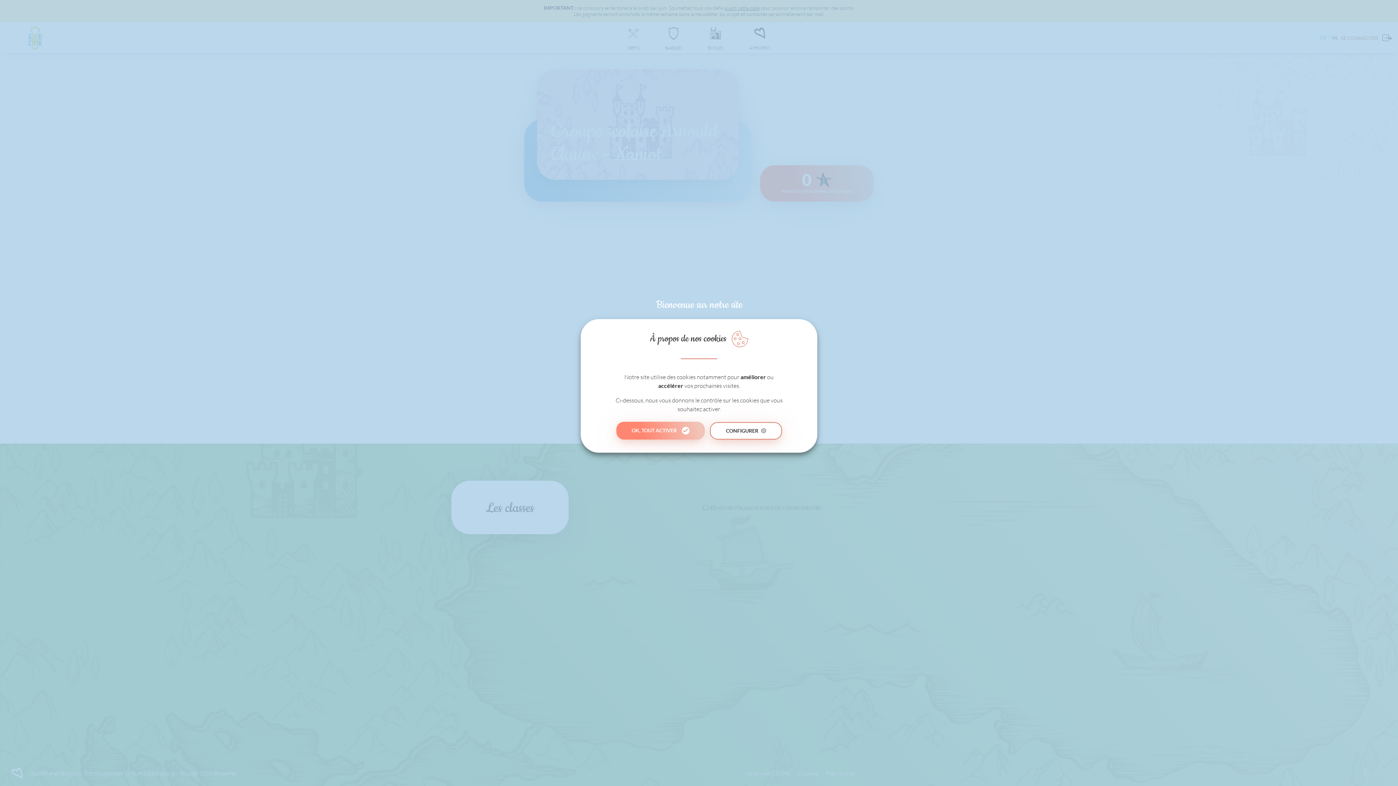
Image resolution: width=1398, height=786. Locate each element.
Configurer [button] (742, 431)
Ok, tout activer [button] (654, 430)
